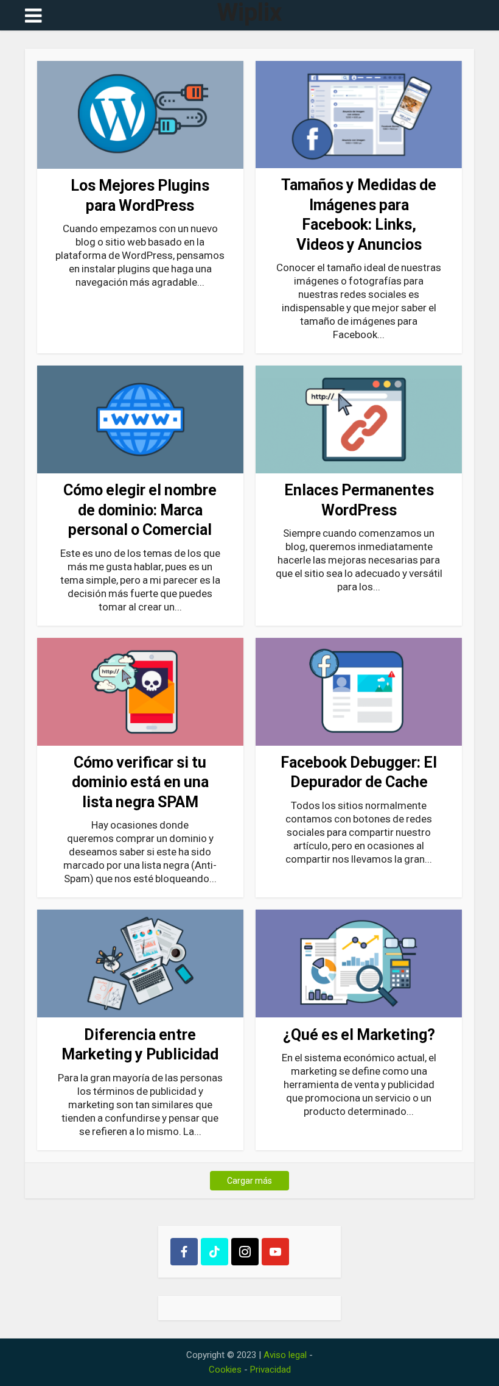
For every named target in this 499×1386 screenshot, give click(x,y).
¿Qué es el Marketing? (359, 1035)
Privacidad (270, 1369)
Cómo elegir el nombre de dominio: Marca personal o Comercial (140, 510)
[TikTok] (214, 1251)
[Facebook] (184, 1251)
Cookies (225, 1369)
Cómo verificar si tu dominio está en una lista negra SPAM (140, 782)
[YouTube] (275, 1251)
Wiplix (249, 13)
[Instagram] (245, 1251)
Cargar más (249, 1181)
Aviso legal (285, 1354)
